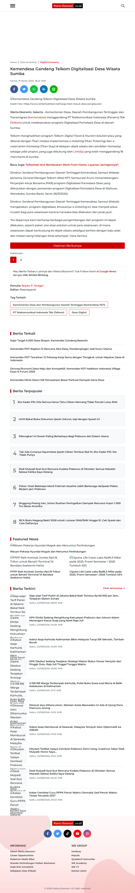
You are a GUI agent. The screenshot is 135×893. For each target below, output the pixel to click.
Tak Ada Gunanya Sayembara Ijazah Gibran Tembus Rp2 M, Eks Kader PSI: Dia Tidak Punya (68, 453)
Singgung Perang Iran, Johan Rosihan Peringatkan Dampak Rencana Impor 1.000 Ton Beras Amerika (70, 505)
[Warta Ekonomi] (67, 5)
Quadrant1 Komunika (83, 859)
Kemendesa (37, 117)
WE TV (75, 867)
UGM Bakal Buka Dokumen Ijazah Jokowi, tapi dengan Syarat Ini (59, 419)
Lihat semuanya (112, 588)
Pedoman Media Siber (22, 859)
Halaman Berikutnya (67, 245)
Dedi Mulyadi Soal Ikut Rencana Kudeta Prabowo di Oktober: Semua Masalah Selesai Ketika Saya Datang (67, 470)
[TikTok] (67, 834)
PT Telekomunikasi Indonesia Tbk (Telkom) (38, 312)
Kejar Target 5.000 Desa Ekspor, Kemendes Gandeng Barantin (49, 340)
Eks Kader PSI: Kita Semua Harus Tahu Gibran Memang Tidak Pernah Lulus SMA (67, 402)
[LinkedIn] (44, 89)
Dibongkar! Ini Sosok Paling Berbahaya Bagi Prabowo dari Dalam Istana (64, 436)
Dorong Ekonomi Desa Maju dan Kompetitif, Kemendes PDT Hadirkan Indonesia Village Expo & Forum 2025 (65, 370)
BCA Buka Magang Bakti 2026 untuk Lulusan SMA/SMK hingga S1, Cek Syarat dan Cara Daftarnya (70, 522)
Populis (75, 855)
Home (13, 62)
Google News (107, 271)
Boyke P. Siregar (33, 285)
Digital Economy (49, 62)
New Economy (28, 62)
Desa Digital (79, 312)
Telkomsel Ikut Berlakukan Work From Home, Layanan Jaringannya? (72, 164)
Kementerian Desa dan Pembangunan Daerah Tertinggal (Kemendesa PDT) (59, 304)
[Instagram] (87, 834)
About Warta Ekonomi (22, 851)
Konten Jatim (79, 870)
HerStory (76, 851)
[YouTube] (77, 834)
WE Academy (79, 863)
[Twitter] (24, 89)
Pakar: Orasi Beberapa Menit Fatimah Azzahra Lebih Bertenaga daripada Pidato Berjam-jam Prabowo (68, 488)
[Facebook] (14, 89)
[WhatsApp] (34, 89)
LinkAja (78, 151)
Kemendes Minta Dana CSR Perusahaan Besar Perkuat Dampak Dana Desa (57, 380)
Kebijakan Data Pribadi (23, 870)
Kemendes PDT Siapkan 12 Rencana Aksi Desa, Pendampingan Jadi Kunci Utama (61, 348)
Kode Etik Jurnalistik (21, 867)
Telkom (16, 122)
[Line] (54, 89)
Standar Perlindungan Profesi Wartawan (32, 863)
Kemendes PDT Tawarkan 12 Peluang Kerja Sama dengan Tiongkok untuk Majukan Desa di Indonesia (67, 359)
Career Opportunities (22, 855)
